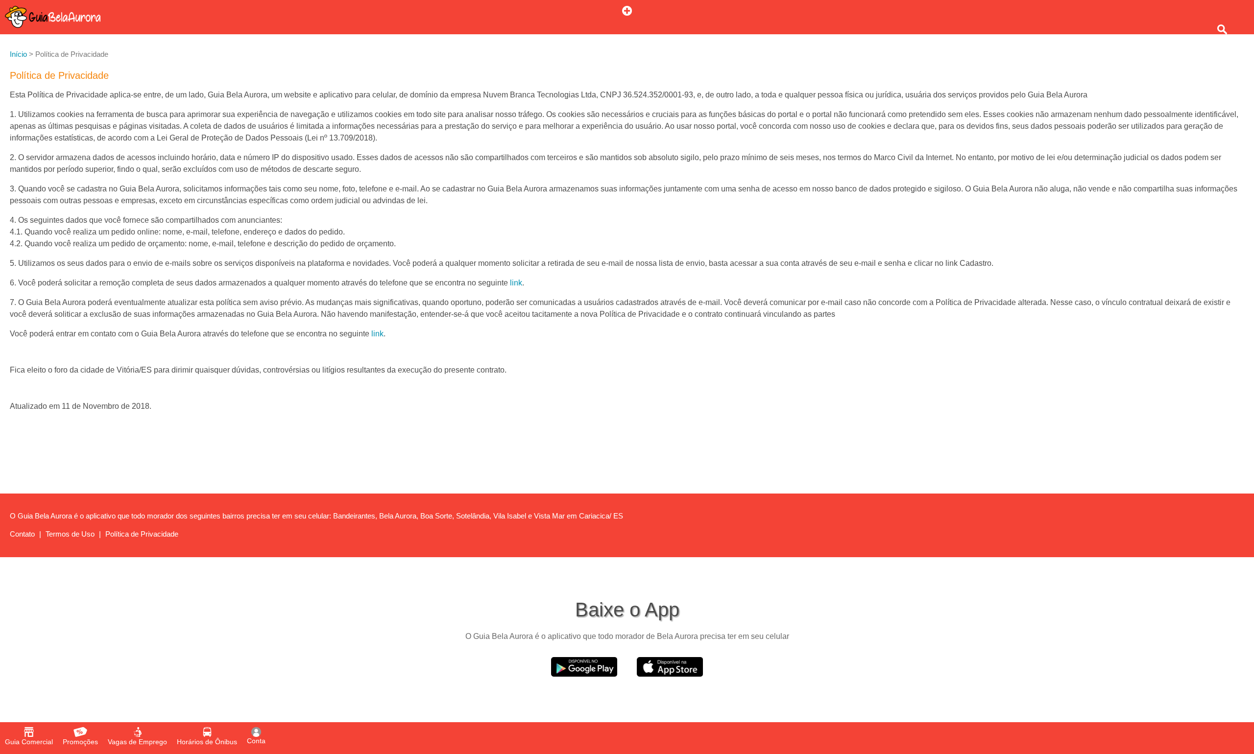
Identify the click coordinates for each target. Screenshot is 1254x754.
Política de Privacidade (141, 534)
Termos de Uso (70, 534)
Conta (256, 741)
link (516, 283)
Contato (22, 534)
